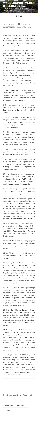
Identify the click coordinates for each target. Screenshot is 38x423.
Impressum (9, 405)
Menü (20, 16)
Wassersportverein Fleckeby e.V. (18, 4)
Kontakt (8, 410)
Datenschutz (21, 405)
